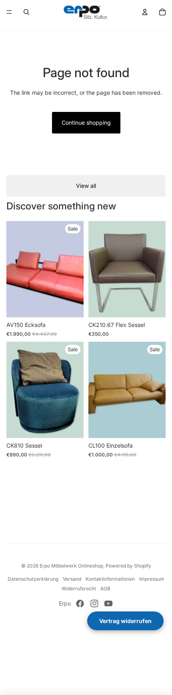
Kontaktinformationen (110, 579)
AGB (105, 588)
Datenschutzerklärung (33, 579)
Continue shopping (86, 122)
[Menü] (9, 12)
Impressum (151, 579)
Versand (72, 579)
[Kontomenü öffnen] (145, 12)
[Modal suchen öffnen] (26, 12)
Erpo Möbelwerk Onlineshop (71, 566)
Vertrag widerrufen (125, 620)
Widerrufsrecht (79, 588)
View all (86, 185)
